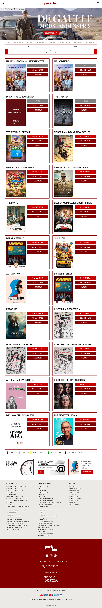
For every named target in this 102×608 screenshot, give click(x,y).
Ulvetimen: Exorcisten (14, 519)
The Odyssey (10, 492)
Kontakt (72, 503)
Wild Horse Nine (43, 527)
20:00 (86, 65)
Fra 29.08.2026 (37, 136)
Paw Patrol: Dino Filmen (14, 497)
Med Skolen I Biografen (14, 527)
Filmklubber (74, 501)
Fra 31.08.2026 (85, 207)
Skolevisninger (65, 42)
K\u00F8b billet (51, 33)
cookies (64, 590)
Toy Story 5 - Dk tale (13, 499)
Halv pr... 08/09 (37, 313)
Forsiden (72, 486)
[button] (5, 35)
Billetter (87, 472)
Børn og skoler (75, 499)
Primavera (41, 497)
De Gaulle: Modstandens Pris (16, 511)
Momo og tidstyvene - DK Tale (48, 525)
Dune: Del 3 (41, 531)
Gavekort (30, 42)
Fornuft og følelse (45, 523)
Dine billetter (42, 42)
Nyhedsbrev (90, 42)
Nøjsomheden (11, 489)
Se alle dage (37, 70)
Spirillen (9, 505)
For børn (53, 42)
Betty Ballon (42, 515)
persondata (57, 590)
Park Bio (34, 1)
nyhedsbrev (39, 590)
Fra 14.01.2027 (37, 420)
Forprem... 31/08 (37, 278)
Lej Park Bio (78, 42)
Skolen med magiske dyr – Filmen (17, 507)
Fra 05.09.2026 (85, 278)
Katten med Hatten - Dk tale (47, 529)
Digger (40, 513)
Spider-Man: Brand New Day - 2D (17, 501)
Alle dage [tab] (50, 51)
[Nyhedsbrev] (55, 555)
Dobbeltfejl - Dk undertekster (17, 525)
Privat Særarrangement (15, 491)
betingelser (48, 590)
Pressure (9, 515)
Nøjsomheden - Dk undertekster (17, 486)
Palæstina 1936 (43, 507)
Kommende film (18, 42)
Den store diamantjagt (46, 521)
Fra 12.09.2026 (37, 349)
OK (41, 472)
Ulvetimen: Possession (14, 517)
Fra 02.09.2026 (85, 172)
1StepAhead (68, 599)
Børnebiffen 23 (11, 495)
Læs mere (38, 75)
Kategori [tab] (74, 46)
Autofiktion (10, 509)
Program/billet (75, 489)
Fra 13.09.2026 (85, 349)
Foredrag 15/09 (37, 384)
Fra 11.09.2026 (85, 313)
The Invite (9, 503)
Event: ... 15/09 (85, 384)
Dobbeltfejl (42, 511)
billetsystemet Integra (52, 599)
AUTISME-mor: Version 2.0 (14, 523)
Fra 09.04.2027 (85, 420)
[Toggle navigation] (98, 3)
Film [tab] (27, 46)
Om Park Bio (73, 492)
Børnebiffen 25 (11, 513)
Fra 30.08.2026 (85, 243)
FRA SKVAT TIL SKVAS (13, 529)
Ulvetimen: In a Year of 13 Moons (17, 521)
